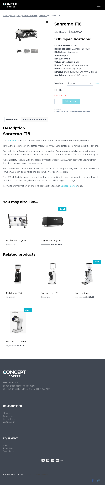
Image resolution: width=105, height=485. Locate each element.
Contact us (8, 416)
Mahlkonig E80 (14, 293)
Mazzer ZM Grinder (16, 341)
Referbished (8, 448)
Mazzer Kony (82, 293)
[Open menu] (98, 5)
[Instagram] (99, 481)
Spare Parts (8, 451)
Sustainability (9, 422)
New (5, 445)
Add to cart (71, 101)
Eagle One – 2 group (51, 240)
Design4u (44, 474)
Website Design (32, 474)
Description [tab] (12, 119)
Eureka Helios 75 (49, 293)
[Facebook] (93, 481)
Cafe (66, 111)
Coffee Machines (75, 111)
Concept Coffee (69, 186)
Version (59, 83)
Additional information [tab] (34, 119)
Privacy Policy (9, 419)
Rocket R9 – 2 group (16, 240)
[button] (47, 22)
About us (7, 413)
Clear (97, 83)
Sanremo (86, 111)
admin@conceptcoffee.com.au (19, 386)
